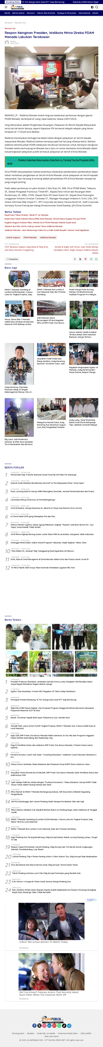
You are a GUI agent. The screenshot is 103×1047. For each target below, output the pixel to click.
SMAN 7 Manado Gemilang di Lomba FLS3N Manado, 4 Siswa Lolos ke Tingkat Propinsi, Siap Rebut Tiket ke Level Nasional (18, 292)
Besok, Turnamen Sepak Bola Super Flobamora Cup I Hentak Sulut (40, 717)
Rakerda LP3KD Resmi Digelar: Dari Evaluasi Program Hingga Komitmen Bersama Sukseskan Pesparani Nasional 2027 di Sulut (52, 709)
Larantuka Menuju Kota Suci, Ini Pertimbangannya (33, 500)
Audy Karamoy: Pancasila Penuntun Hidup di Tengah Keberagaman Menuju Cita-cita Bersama (19, 389)
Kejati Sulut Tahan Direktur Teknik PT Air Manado (26, 215)
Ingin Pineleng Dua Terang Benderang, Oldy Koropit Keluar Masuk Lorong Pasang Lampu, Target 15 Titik (54, 838)
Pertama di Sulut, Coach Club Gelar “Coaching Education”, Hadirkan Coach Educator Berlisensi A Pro (53, 756)
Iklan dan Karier (52, 1036)
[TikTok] (64, 1026)
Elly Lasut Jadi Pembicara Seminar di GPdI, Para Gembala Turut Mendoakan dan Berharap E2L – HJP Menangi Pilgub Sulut (19, 442)
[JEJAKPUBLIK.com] (16, 7)
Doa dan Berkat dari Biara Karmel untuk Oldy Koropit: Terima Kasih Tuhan (44, 865)
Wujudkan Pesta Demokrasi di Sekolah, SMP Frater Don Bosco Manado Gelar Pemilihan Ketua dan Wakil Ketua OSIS (54, 773)
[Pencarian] (96, 7)
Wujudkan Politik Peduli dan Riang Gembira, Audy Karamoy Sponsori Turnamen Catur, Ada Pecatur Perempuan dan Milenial (51, 361)
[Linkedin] (49, 1025)
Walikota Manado (48, 237)
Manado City (10, 28)
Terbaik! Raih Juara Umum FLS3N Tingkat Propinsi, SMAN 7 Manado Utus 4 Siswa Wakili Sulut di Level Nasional (53, 727)
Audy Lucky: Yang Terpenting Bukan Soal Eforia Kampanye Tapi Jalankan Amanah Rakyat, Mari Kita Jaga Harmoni (83, 422)
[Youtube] (54, 1025)
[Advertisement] (51, 593)
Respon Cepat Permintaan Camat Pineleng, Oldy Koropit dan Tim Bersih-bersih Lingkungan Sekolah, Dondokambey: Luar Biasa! (52, 848)
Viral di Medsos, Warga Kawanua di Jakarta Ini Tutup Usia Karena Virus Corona (46, 508)
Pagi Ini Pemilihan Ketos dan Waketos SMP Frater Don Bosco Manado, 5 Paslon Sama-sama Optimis (52, 746)
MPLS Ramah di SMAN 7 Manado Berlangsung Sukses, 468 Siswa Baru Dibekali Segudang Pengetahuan (50, 793)
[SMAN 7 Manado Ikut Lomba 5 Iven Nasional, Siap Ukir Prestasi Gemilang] (51, 279)
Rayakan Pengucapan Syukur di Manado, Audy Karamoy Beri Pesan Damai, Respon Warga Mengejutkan (83, 370)
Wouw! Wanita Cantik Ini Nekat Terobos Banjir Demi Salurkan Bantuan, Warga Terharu (82, 334)
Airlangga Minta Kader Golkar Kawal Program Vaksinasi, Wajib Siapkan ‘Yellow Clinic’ (49, 542)
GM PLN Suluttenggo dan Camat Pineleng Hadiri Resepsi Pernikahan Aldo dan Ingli (47, 801)
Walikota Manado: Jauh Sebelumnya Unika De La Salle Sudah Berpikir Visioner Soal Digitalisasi (47, 230)
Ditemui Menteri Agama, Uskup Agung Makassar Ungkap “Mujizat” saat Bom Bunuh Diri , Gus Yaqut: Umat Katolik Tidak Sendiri (52, 526)
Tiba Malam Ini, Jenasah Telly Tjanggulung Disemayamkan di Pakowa (42, 551)
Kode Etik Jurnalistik (46, 1033)
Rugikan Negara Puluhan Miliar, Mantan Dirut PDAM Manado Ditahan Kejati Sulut (40, 222)
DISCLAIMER (86, 1033)
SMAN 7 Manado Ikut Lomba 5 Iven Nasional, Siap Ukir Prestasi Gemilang (51, 292)
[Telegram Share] (91, 259)
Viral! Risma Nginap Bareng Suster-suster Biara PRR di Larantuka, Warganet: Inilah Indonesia (52, 534)
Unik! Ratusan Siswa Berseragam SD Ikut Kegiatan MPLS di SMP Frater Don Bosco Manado (50, 320)
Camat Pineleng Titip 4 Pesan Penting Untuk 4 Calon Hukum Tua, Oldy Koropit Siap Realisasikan (54, 856)
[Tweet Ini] (80, 259)
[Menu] (6, 7)
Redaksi (13, 41)
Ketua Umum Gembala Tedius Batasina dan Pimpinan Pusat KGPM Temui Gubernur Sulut (50, 764)
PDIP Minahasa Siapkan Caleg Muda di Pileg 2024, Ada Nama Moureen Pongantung (26, 247)
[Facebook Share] (75, 259)
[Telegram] (69, 1026)
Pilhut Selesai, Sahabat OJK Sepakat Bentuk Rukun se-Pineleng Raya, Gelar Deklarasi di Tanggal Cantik (54, 811)
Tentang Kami (18, 1033)
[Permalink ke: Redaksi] (7, 42)
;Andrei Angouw (13, 237)
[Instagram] (44, 1025)
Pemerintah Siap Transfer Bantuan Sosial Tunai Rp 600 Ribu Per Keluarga (43, 475)
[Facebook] (34, 1025)
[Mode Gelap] (92, 7)
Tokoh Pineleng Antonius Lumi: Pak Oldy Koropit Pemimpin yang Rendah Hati (46, 873)
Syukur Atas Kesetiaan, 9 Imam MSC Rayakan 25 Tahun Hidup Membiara (43, 691)
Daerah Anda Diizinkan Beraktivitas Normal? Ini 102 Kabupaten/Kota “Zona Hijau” (47, 483)
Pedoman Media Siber (68, 1033)
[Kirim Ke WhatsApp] (96, 259)
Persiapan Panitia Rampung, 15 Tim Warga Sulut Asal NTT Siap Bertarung (43, 700)
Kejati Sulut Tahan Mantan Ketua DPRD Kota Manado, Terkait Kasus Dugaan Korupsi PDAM (45, 219)
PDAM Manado (30, 237)
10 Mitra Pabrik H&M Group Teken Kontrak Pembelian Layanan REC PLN (43, 567)
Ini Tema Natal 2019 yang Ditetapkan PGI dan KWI (33, 516)
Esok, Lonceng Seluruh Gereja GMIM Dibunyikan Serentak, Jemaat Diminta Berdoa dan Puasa (52, 491)
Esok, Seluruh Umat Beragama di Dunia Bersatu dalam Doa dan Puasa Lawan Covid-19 (50, 559)
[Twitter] (39, 1025)
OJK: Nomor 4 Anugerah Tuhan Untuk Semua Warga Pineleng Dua (41, 881)
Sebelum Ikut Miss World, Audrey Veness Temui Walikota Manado (34, 226)
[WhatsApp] (59, 1025)
